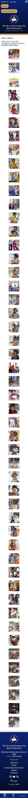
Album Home (5, 41)
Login (14, 781)
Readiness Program (17, 43)
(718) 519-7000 (16, 756)
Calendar (5, 797)
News (13, 797)
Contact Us (22, 795)
